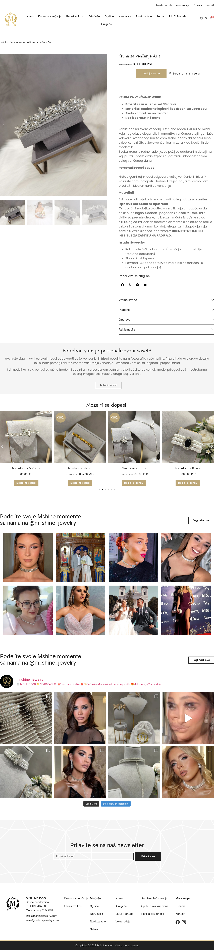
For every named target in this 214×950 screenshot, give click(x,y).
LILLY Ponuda (177, 16)
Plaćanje (124, 309)
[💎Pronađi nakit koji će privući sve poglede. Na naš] (134, 772)
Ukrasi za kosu (75, 16)
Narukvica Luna (80, 468)
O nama (197, 5)
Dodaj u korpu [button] (26, 483)
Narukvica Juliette (188, 468)
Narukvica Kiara (134, 468)
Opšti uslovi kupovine (154, 906)
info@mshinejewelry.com (41, 915)
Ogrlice (109, 16)
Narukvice (125, 16)
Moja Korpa (183, 898)
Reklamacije (127, 329)
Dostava (124, 319)
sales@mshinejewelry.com (42, 920)
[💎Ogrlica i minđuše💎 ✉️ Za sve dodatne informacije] (80, 772)
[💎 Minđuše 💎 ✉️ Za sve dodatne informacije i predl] (80, 718)
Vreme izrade (128, 300)
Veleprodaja (182, 5)
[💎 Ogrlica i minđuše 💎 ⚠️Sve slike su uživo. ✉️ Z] (26, 772)
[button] (3, 125)
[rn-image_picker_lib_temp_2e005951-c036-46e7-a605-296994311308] (53, 125)
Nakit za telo (144, 16)
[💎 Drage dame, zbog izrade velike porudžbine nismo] (26, 718)
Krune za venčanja (49, 16)
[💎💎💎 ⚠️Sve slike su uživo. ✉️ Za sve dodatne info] (134, 718)
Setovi (160, 16)
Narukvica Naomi (26, 468)
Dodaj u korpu (151, 73)
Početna (4, 42)
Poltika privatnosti (152, 913)
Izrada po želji (164, 5)
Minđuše (94, 16)
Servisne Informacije (154, 898)
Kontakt (210, 5)
